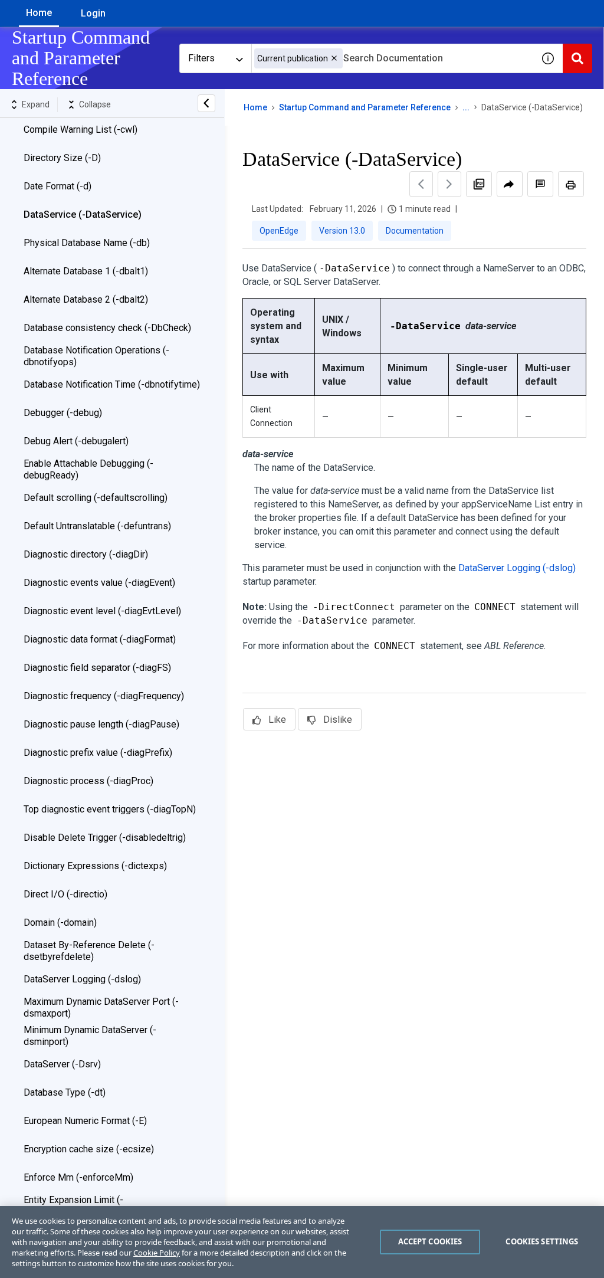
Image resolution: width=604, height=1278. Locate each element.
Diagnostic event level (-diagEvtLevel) (102, 611)
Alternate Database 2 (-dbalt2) (86, 299)
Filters (201, 58)
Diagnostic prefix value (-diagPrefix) (98, 752)
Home (39, 12)
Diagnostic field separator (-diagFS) (97, 667)
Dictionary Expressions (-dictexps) (95, 865)
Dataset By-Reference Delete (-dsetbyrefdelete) (89, 950)
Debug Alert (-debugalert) (76, 441)
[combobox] (392, 58)
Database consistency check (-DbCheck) (107, 327)
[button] (334, 58)
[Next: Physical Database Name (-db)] (449, 184)
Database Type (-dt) (65, 1092)
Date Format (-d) (57, 186)
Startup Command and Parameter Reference (365, 107)
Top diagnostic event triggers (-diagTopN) (110, 809)
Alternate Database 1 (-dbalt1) (86, 271)
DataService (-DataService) (83, 214)
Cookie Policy (156, 1252)
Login (93, 13)
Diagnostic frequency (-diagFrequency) (104, 696)
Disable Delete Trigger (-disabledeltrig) (105, 837)
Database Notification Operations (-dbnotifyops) (96, 356)
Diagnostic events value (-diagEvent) (99, 582)
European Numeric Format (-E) (85, 1120)
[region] (302, 1242)
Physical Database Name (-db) (87, 242)
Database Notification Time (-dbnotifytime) (112, 384)
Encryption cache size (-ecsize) (89, 1149)
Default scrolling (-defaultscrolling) (96, 497)
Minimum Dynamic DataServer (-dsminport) (90, 1035)
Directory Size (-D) (62, 157)
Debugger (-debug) (63, 412)
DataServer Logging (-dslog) (82, 979)
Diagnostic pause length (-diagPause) (101, 724)
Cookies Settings (541, 1241)
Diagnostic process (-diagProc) (88, 781)
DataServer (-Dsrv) (62, 1064)
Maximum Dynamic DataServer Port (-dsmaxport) (101, 1007)
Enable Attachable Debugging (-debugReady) (88, 469)
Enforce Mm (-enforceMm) (78, 1177)
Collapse (95, 104)
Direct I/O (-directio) (65, 894)
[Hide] (206, 103)
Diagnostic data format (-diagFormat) (100, 639)
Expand (36, 104)
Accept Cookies (430, 1241)
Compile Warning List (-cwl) (80, 129)
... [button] (466, 107)
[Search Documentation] (577, 58)
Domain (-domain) (60, 922)
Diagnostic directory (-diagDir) (86, 554)
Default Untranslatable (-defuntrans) (97, 526)
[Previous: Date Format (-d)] (421, 184)
